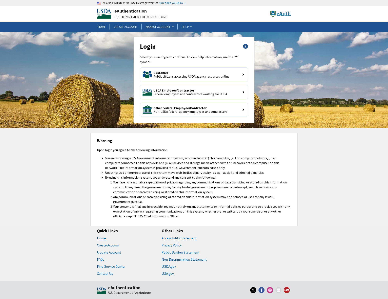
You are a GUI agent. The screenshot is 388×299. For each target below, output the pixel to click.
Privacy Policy (172, 245)
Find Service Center (111, 266)
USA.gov (168, 273)
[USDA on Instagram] (270, 290)
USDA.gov (169, 266)
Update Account (109, 252)
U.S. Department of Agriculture (140, 17)
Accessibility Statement (179, 238)
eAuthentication (130, 11)
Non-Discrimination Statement (184, 259)
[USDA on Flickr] (278, 290)
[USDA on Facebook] (261, 290)
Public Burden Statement (180, 252)
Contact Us (105, 273)
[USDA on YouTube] (287, 290)
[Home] (101, 290)
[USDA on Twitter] (253, 290)
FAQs (100, 259)
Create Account (108, 245)
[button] (194, 74)
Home (101, 238)
